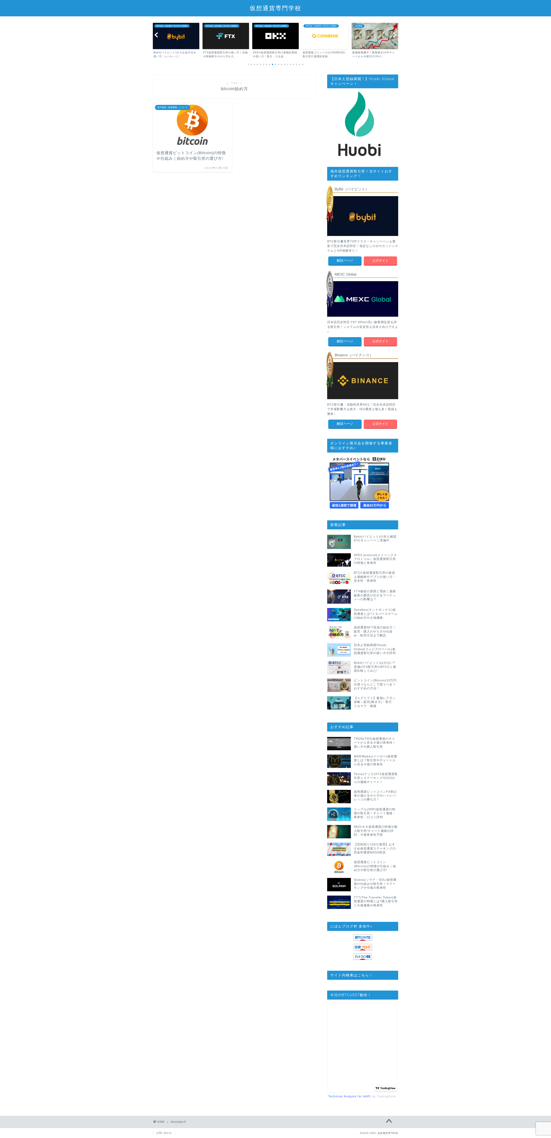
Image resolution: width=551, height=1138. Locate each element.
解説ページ (345, 260)
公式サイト (380, 260)
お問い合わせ (164, 1133)
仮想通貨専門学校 (275, 8)
